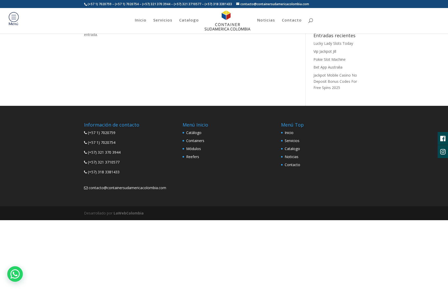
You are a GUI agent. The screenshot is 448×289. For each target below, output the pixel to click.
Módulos (193, 148)
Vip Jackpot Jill (324, 51)
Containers (195, 140)
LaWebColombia (129, 213)
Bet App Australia (327, 67)
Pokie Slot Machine (329, 59)
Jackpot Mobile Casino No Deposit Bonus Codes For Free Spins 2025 (335, 81)
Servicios (162, 20)
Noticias (266, 20)
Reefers (192, 156)
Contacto (292, 20)
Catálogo (193, 132)
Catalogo (189, 20)
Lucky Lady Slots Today (333, 43)
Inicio (140, 20)
